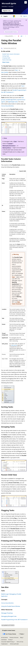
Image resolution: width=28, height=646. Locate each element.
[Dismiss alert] (25, 2)
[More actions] (25, 36)
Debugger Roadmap (7, 613)
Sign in (25, 16)
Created (10, 143)
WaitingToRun (6, 148)
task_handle (4, 72)
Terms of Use (20, 641)
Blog (21, 637)
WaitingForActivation (8, 145)
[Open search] (21, 16)
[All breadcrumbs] (2, 36)
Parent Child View (6, 60)
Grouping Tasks (6, 58)
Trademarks (4, 644)
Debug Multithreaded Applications (9, 36)
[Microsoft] (14, 16)
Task (16, 70)
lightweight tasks (13, 102)
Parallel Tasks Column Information (11, 54)
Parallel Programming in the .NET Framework (14, 619)
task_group (14, 345)
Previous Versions (14, 637)
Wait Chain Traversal (16, 303)
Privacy (10, 639)
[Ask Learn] (18, 36)
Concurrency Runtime (7, 106)
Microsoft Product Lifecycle (11, 24)
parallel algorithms (11, 99)
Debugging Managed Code (8, 616)
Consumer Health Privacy (7, 641)
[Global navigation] (1, 16)
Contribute (4, 639)
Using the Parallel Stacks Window (10, 606)
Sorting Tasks (5, 56)
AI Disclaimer (4, 637)
